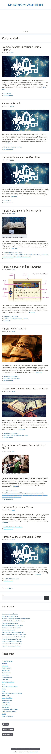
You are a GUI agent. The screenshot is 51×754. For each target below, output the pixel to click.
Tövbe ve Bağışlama (7, 716)
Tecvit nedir (17, 257)
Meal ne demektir (26, 254)
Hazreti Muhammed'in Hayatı (10, 686)
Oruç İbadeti (5, 707)
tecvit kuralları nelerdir (8, 257)
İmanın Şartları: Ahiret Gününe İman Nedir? (13, 637)
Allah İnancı (5, 666)
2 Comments (7, 320)
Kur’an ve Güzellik (11, 103)
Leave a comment (8, 95)
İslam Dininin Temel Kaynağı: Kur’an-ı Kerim (25, 388)
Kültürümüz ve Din (7, 700)
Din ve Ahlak (7, 147)
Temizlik (4, 714)
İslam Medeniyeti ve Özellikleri (10, 614)
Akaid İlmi (4, 663)
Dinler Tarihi (5, 679)
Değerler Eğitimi (6, 672)
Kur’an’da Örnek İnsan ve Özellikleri (21, 157)
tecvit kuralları (44, 254)
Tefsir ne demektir (26, 257)
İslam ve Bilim (5, 695)
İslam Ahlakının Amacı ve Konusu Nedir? (12, 625)
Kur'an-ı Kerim (7, 93)
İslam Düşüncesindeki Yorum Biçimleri (12, 693)
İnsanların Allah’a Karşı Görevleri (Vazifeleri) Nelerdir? (16, 618)
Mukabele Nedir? (35, 254)
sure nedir (25, 318)
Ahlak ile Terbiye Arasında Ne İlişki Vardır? (13, 621)
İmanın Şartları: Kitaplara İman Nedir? (12, 641)
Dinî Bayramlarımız (7, 677)
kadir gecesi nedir (15, 378)
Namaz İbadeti (6, 704)
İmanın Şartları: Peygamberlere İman (11, 639)
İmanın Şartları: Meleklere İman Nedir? (12, 643)
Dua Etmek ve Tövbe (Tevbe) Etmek (11, 627)
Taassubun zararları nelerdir (30, 495)
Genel (12, 147)
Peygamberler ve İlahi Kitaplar (10, 709)
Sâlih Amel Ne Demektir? (8, 630)
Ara (3, 595)
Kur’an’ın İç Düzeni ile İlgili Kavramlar (21, 266)
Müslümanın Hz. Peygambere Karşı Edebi (13, 632)
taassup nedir (17, 497)
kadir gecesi (7, 378)
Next (11, 588)
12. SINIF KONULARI (7, 661)
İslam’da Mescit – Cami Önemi (10, 616)
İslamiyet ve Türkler (7, 698)
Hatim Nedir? (17, 254)
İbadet (9, 252)
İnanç (12, 252)
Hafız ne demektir (8, 254)
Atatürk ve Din (5, 670)
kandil (26, 435)
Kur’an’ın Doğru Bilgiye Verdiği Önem (21, 536)
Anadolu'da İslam (6, 668)
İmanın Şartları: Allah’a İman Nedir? (11, 646)
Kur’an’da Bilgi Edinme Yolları (17, 507)
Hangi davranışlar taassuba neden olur (33, 493)
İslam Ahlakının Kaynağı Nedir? (10, 623)
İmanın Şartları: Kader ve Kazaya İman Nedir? (14, 634)
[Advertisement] (25, 19)
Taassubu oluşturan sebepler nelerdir (12, 495)
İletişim (5, 724)
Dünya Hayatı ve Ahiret (8, 682)
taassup (40, 495)
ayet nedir (6, 318)
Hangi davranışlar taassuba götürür (13, 493)
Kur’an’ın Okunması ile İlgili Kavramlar (22, 210)
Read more (9, 143)
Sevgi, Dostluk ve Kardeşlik (9, 711)
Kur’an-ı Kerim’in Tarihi (14, 328)
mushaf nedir (18, 318)
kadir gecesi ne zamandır (17, 435)
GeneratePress (34, 751)
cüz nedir (11, 318)
